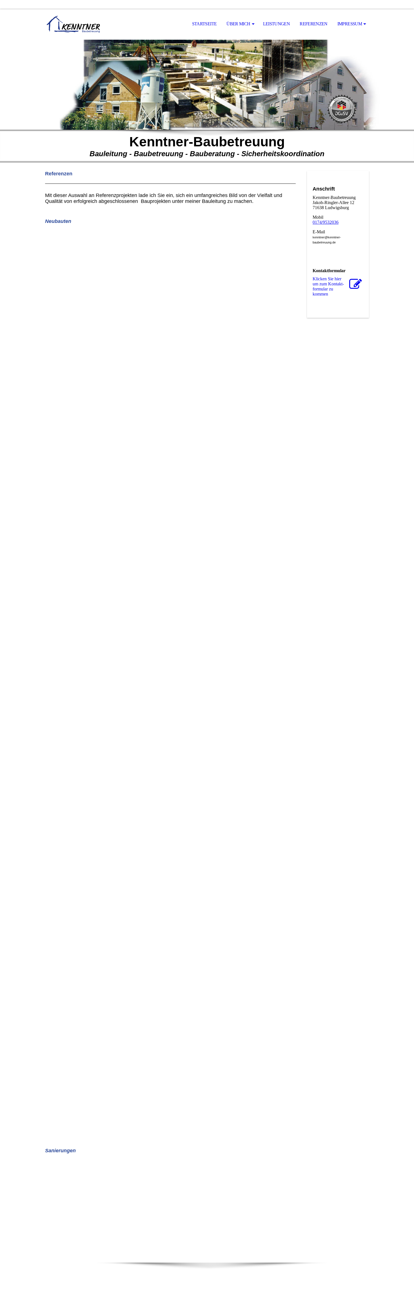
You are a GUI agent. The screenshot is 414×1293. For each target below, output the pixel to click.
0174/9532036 (326, 222)
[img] (73, 24)
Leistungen (276, 23)
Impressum (349, 23)
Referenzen (314, 23)
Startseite (204, 23)
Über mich (238, 23)
